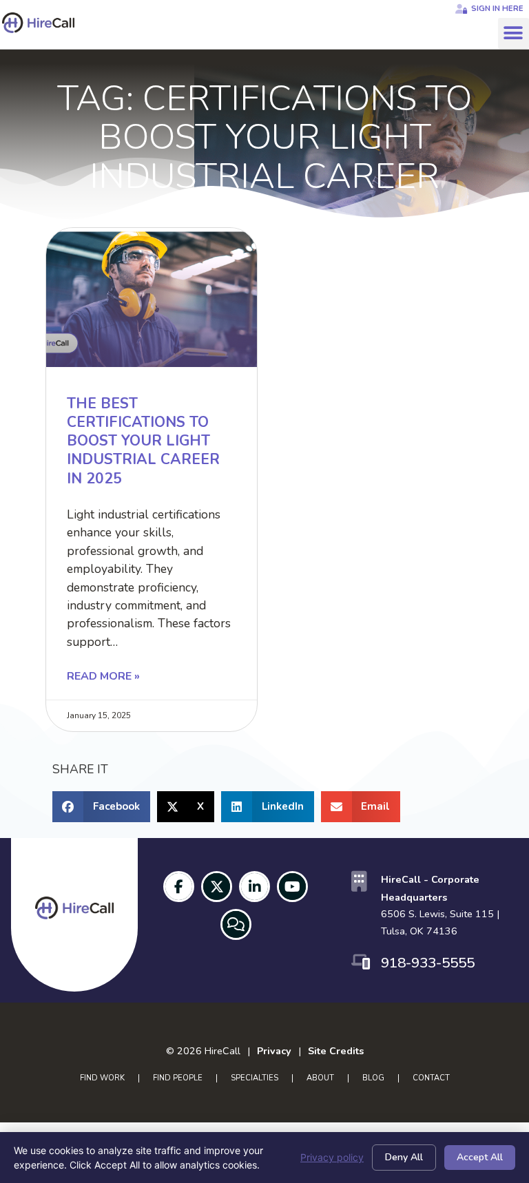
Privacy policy (332, 1157)
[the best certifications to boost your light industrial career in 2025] (151, 297)
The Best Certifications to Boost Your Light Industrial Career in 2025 (143, 441)
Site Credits (336, 1051)
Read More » (103, 676)
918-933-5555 (428, 962)
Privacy (274, 1051)
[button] (513, 33)
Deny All (404, 1157)
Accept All (480, 1157)
